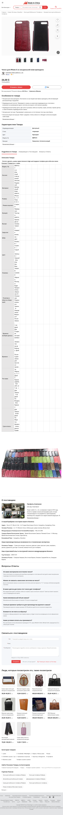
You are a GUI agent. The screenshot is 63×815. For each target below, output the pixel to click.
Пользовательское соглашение (19, 795)
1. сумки (4, 753)
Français (35, 800)
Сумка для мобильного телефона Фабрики (14, 783)
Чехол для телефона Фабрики (37, 775)
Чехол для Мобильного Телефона (33, 12)
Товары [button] (17, 7)
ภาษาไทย (35, 801)
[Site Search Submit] (45, 7)
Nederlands (24, 801)
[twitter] (53, 797)
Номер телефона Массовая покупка (12, 787)
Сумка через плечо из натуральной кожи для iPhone (23, 739)
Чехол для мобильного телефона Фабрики (14, 775)
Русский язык (7, 801)
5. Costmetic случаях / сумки (9, 756)
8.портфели (49, 756)
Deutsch (46, 800)
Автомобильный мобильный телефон (13, 779)
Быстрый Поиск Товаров (14, 797)
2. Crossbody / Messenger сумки (24, 753)
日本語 (28, 800)
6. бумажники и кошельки (23, 756)
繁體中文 (23, 800)
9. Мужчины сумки (6, 759)
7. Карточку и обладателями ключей (39, 756)
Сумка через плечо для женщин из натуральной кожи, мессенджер (8, 690)
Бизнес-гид (44, 797)
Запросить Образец (35, 91)
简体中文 (17, 800)
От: (10, 639)
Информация (36, 797)
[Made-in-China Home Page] (31, 2)
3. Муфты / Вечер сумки (38, 753)
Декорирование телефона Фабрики (35, 779)
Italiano (59, 800)
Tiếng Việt (47, 801)
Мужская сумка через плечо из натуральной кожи (7, 714)
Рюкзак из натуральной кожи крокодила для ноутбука (38, 714)
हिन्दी (30, 801)
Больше (4, 790)
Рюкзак (48, 753)
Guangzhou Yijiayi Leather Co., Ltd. (14, 72)
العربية (18, 801)
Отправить (16, 662)
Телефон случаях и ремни (24, 759)
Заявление (7, 795)
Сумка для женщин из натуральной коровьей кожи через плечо (54, 690)
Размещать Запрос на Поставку (46, 661)
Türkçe (41, 801)
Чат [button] (48, 87)
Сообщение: (7, 648)
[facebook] (50, 797)
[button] (2, 3)
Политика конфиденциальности (36, 795)
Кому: (9, 643)
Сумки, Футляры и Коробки (15, 12)
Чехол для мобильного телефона (38, 783)
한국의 (13, 801)
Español (40, 800)
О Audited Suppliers (26, 797)
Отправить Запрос (16, 87)
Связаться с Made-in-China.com (53, 795)
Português (52, 800)
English (11, 800)
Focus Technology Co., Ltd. (30, 805)
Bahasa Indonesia (56, 801)
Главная (4, 12)
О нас (1, 795)
